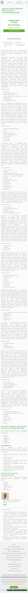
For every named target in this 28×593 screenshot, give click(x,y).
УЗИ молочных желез (14, 571)
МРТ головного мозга (14, 551)
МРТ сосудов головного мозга (14, 557)
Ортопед (5, 441)
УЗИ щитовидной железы (14, 560)
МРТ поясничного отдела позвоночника (14, 553)
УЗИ (14, 562)
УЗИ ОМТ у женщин (14, 566)
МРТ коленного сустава (14, 555)
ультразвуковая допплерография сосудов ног (14, 466)
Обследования (18, 42)
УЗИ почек (14, 568)
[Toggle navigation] (26, 2)
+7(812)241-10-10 (19, 3)
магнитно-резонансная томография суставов (14, 467)
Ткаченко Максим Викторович (13, 500)
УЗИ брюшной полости (14, 564)
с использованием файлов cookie (17, 584)
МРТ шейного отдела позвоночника (14, 549)
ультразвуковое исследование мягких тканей (14, 469)
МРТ (14, 544)
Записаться (19, 1)
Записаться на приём (14, 30)
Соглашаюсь (14, 587)
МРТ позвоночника (14, 546)
